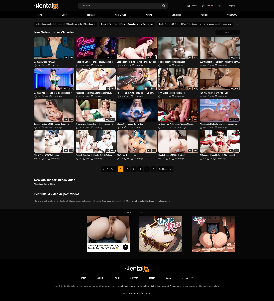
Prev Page (111, 169)
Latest (64, 15)
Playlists (204, 15)
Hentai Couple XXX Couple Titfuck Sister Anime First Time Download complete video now (195, 24)
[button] (236, 24)
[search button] (163, 6)
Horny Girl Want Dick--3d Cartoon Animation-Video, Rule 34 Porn (127, 24)
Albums (149, 15)
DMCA (168, 278)
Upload (194, 6)
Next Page (163, 169)
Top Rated (91, 15)
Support (134, 278)
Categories (176, 15)
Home (39, 15)
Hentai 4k (132, 293)
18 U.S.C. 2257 (187, 278)
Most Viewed (120, 15)
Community (232, 15)
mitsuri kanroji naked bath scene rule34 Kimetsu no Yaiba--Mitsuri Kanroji (65, 24)
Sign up (232, 6)
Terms (152, 278)
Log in (219, 6)
